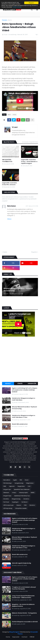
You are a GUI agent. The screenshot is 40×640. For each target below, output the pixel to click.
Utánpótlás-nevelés (20, 508)
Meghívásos (29, 483)
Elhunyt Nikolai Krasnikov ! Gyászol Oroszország (18, 289)
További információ (17, 7)
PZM (25, 505)
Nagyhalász (21, 486)
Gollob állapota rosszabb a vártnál (25, 622)
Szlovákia (6, 499)
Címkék (20, 383)
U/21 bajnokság (7, 508)
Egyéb (15, 480)
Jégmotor (12, 486)
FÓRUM (32, 637)
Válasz (9, 219)
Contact (24, 637)
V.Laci (15, 127)
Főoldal (4, 20)
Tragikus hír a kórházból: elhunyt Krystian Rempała (24, 588)
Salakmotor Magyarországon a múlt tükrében (23, 399)
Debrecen (6, 492)
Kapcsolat (15, 637)
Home (8, 637)
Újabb (5, 252)
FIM (21, 480)
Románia (32, 505)
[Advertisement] (20, 359)
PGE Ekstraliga (7, 483)
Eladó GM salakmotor (20, 424)
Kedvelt (8, 383)
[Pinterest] (18, 120)
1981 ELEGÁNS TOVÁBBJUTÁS (7, 160)
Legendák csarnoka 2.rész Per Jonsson (9, 184)
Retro (10, 20)
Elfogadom (31, 3)
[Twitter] (14, 120)
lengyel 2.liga (7, 496)
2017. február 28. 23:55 (32, 206)
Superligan (15, 502)
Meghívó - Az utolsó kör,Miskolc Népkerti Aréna (23, 605)
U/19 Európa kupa (8, 505)
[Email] (28, 120)
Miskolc (19, 505)
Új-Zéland (24, 502)
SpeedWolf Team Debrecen (22, 489)
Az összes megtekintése (30, 142)
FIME (4, 486)
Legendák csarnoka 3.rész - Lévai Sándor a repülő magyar (29, 161)
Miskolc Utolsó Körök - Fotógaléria (24, 613)
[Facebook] (9, 120)
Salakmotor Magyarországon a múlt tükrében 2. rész (23, 416)
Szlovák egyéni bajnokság (21, 563)
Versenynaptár (23, 492)
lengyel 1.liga (7, 489)
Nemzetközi (6, 480)
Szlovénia (26, 499)
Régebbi (34, 252)
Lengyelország (19, 483)
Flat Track (6, 502)
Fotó (29, 486)
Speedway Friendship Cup (22, 496)
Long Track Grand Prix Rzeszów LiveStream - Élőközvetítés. (23, 597)
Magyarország (16, 499)
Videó (14, 114)
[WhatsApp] (23, 120)
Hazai (26, 480)
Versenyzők (32, 383)
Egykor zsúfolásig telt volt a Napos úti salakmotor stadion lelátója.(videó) (24, 390)
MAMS (32, 492)
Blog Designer (14, 632)
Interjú (14, 492)
